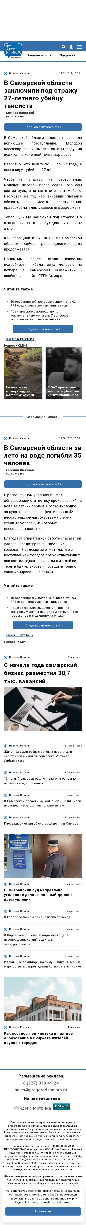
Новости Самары (19, 73)
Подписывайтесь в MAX (43, 127)
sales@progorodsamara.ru (41, 1090)
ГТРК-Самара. (51, 276)
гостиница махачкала (20, 338)
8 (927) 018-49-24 (41, 1083)
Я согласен (43, 1211)
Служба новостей (20, 113)
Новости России (19, 745)
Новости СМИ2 (15, 345)
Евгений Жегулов (20, 470)
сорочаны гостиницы (19, 634)
